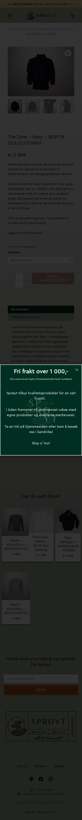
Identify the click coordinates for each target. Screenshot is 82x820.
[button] (76, 369)
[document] (41, 410)
